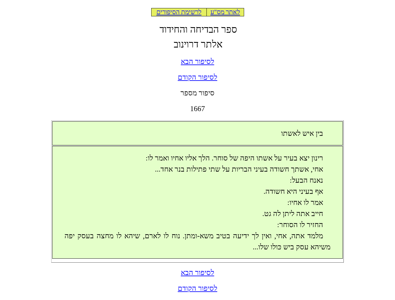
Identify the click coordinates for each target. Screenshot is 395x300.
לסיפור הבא (197, 61)
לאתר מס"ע (225, 12)
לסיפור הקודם (197, 77)
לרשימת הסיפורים (179, 12)
